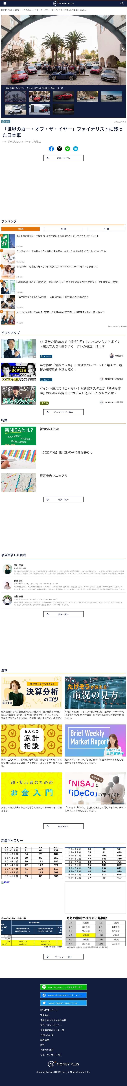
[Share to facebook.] (51, 148)
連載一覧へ (63, 826)
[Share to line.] (67, 148)
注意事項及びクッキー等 (52, 1030)
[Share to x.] (59, 148)
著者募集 (44, 1040)
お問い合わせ (46, 1035)
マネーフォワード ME (50, 1055)
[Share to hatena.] (75, 148)
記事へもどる (63, 158)
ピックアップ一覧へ (63, 412)
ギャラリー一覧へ (63, 956)
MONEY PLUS (6, 10)
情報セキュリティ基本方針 (53, 1020)
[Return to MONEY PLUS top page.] (63, 3)
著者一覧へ (63, 614)
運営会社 (44, 1015)
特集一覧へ (63, 499)
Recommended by (114, 326)
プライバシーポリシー (51, 1025)
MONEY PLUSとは (49, 1010)
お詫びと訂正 (46, 1050)
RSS (42, 1045)
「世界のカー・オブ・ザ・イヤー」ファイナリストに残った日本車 (49, 10)
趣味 (17, 10)
